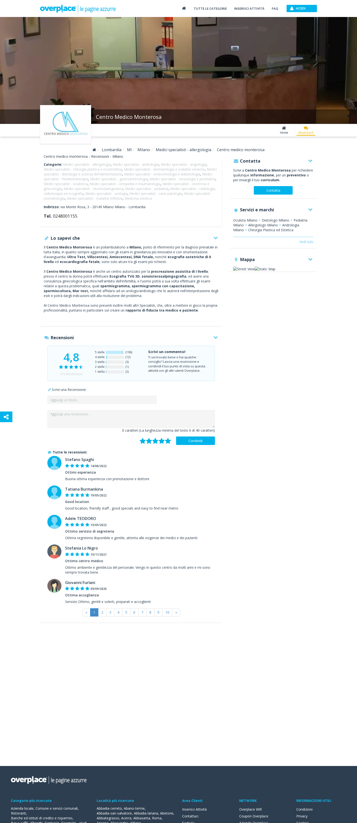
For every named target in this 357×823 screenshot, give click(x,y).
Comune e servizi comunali (56, 808)
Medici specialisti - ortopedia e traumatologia (125, 183)
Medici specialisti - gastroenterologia (119, 179)
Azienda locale (22, 808)
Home (284, 132)
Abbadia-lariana (146, 813)
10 (167, 612)
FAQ (275, 8)
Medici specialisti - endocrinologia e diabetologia (162, 174)
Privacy (301, 816)
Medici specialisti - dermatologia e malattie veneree (164, 169)
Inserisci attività (249, 8)
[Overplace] (94, 150)
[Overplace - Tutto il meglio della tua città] (184, 8)
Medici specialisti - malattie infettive (95, 198)
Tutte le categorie (210, 8)
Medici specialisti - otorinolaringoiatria (93, 188)
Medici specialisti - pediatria (146, 188)
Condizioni (304, 809)
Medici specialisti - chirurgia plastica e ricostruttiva (83, 169)
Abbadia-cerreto (109, 808)
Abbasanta (141, 818)
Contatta (273, 190)
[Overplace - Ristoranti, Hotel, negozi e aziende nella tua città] (78, 8)
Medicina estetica (138, 198)
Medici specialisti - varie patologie (155, 193)
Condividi (195, 440)
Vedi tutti (306, 241)
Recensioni (306, 132)
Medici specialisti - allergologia (87, 164)
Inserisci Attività (194, 809)
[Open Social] (6, 417)
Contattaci (190, 816)
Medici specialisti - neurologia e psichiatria (182, 179)
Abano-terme (134, 808)
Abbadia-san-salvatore (114, 813)
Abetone (166, 813)
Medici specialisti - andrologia (136, 164)
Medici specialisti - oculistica (66, 183)
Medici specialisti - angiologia (183, 164)
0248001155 (65, 216)
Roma (157, 818)
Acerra (126, 818)
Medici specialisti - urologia (106, 193)
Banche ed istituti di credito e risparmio (41, 818)
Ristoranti (18, 813)
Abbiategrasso (108, 818)
